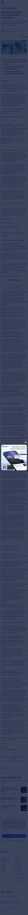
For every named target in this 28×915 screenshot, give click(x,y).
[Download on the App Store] (10, 466)
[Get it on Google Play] (10, 468)
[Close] (25, 442)
